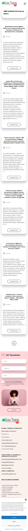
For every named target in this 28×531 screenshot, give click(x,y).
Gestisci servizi (14, 513)
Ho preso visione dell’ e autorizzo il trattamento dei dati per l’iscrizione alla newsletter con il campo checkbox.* (14, 383)
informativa (18, 381)
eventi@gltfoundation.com (8, 474)
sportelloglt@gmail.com (7, 462)
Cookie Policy (8, 529)
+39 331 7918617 (6, 468)
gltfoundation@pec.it (10, 446)
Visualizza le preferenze (14, 525)
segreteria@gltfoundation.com (9, 443)
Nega (14, 521)
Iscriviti (14, 410)
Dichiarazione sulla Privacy (17, 529)
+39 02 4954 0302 (6, 440)
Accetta (14, 517)
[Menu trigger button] (25, 4)
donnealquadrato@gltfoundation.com (11, 459)
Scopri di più (14, 68)
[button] (26, 499)
